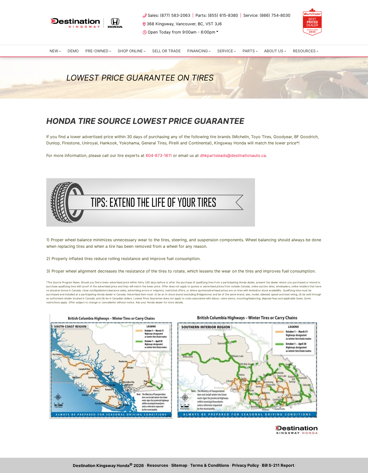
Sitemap (179, 465)
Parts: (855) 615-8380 (217, 15)
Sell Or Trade (166, 51)
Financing (197, 51)
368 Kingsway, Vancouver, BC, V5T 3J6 (184, 23)
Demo (73, 51)
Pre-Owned (96, 51)
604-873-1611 (159, 155)
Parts (249, 51)
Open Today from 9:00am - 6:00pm (181, 32)
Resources (304, 51)
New (54, 51)
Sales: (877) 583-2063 (169, 15)
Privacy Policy (245, 465)
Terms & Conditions (209, 465)
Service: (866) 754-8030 (266, 15)
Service (225, 51)
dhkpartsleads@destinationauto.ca (233, 155)
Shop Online (130, 51)
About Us (273, 51)
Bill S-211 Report (278, 465)
